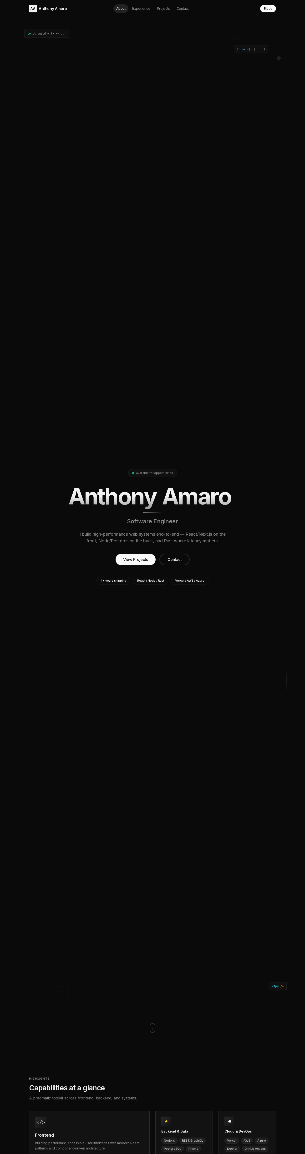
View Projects (135, 559)
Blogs (268, 8)
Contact (175, 559)
